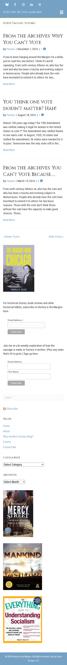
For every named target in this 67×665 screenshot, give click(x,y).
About (6, 431)
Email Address (16, 320)
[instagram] (23, 4)
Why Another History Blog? (18, 436)
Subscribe (12, 408)
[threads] (40, 4)
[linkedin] (31, 4)
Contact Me (9, 447)
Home (6, 426)
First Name (13, 371)
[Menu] (61, 12)
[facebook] (15, 4)
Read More (9, 84)
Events (7, 441)
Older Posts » (56, 236)
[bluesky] (7, 4)
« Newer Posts (11, 236)
